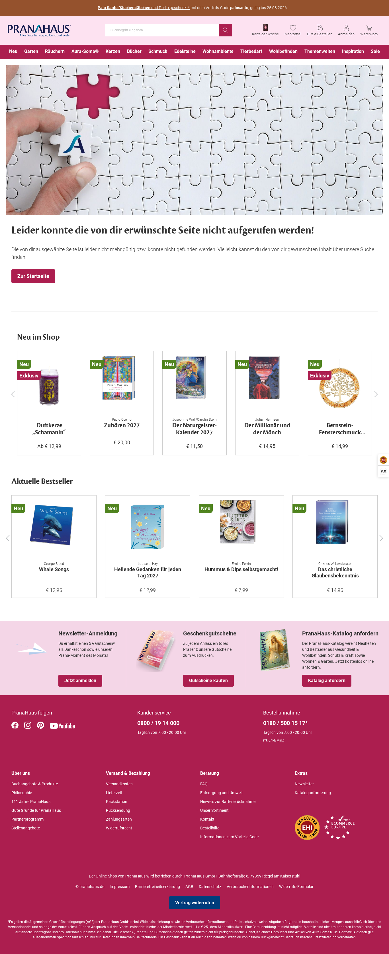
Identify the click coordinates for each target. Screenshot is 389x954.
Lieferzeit (114, 792)
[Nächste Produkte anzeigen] (376, 394)
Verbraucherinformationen (250, 886)
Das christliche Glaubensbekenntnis (335, 572)
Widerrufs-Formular (296, 886)
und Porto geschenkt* (144, 7)
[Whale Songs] (54, 528)
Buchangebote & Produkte (34, 784)
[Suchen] (225, 30)
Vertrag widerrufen (194, 902)
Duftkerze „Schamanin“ (49, 429)
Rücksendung (118, 810)
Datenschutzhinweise (250, 922)
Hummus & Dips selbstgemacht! (241, 569)
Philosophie (21, 792)
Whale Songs (54, 569)
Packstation (116, 801)
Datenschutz (210, 886)
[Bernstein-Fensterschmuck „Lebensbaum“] (340, 384)
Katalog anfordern (326, 680)
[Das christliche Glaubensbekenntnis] (335, 528)
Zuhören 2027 (122, 425)
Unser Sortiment (214, 810)
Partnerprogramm (27, 819)
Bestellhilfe (209, 828)
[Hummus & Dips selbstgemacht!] (241, 528)
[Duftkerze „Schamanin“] (49, 384)
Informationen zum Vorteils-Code (229, 837)
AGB (189, 886)
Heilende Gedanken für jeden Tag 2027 (147, 572)
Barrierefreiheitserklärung (157, 886)
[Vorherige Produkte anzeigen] (13, 394)
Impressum (120, 886)
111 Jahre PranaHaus (30, 801)
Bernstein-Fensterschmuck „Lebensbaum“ (340, 429)
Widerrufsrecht (119, 828)
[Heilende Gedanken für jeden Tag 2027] (147, 528)
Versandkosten (119, 784)
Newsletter (304, 784)
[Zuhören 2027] (122, 384)
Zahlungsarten (119, 819)
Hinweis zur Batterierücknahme (227, 801)
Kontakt (207, 819)
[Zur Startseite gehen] (39, 29)
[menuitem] (13, 52)
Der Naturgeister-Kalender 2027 (194, 429)
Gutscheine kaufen (208, 680)
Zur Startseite (33, 276)
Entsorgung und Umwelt (221, 792)
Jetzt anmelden (80, 680)
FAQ (204, 784)
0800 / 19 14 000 (158, 723)
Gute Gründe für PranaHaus (36, 810)
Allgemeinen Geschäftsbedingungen (57, 922)
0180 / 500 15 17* (285, 723)
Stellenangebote (25, 828)
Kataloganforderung (313, 792)
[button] (7, 536)
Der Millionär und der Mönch (267, 429)
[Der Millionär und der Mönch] (267, 384)
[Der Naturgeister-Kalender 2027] (194, 384)
